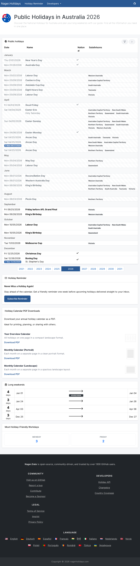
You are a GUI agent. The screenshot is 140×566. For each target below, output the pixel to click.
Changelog (104, 487)
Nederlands (111, 538)
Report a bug (36, 485)
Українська (105, 545)
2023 (39, 268)
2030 (111, 268)
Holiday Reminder (34, 3)
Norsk (129, 538)
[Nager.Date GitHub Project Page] (134, 3)
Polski (36, 545)
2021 (21, 268)
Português (53, 545)
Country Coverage (104, 493)
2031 (119, 268)
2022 (30, 268)
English (14, 538)
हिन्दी (79, 538)
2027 (84, 268)
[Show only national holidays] (125, 41)
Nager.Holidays (11, 3)
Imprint (35, 516)
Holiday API (104, 482)
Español (47, 538)
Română (71, 545)
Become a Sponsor (36, 496)
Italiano (93, 538)
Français (64, 538)
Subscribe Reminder (17, 298)
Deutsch (30, 538)
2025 (57, 268)
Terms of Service (35, 511)
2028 (93, 268)
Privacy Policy (35, 522)
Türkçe (87, 545)
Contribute (35, 490)
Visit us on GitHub (35, 480)
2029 (102, 268)
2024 (48, 268)
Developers (53, 3)
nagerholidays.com (79, 561)
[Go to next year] (132, 41)
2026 (70, 268)
